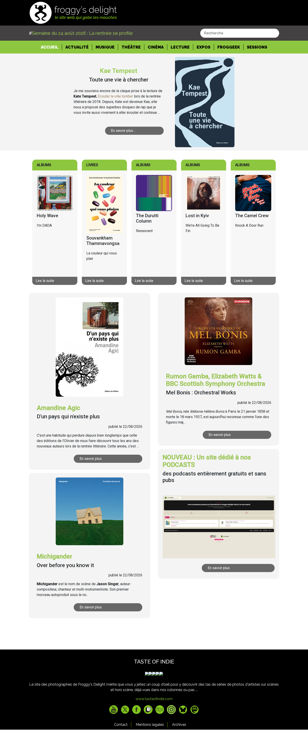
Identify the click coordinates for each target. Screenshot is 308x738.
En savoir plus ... (123, 130)
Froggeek (228, 47)
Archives (179, 724)
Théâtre (131, 47)
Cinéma (156, 47)
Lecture (180, 47)
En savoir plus (91, 458)
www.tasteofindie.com (154, 699)
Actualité (77, 47)
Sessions (257, 47)
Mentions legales (150, 724)
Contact (121, 724)
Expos (203, 47)
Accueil (51, 46)
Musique (105, 47)
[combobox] (240, 33)
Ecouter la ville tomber (115, 96)
